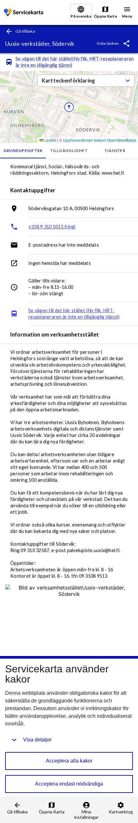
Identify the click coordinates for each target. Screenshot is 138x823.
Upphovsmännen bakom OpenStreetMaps (99, 140)
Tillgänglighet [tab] (69, 150)
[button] (86, 80)
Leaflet (49, 140)
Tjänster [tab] (115, 150)
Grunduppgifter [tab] (23, 150)
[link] (24, 13)
